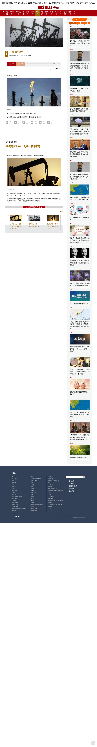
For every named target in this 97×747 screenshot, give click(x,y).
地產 (42, 13)
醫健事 (51, 13)
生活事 (85, 3)
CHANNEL (47, 3)
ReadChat (15, 506)
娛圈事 (54, 3)
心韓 (58, 3)
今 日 (72, 23)
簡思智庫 (51, 498)
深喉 (32, 476)
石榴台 (40, 3)
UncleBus (15, 500)
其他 (74, 13)
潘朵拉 (32, 498)
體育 (67, 3)
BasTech (92, 3)
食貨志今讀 (34, 508)
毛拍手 (50, 476)
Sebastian (15, 485)
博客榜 (70, 13)
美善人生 (73, 3)
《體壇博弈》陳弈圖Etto (55, 504)
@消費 (65, 13)
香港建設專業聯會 (53, 481)
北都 (7, 13)
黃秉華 (32, 490)
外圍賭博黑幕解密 (36, 478)
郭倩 (32, 483)
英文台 (35, 3)
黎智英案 (18, 13)
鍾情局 (14, 483)
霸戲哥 (32, 488)
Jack (49, 492)
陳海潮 (50, 506)
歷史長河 (79, 3)
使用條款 (71, 483)
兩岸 (61, 13)
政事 (23, 13)
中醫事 (46, 13)
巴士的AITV (13, 3)
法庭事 (32, 13)
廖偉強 (32, 496)
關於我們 (71, 491)
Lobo (13, 492)
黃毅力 (50, 486)
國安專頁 (5, 3)
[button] (60, 211)
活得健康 (14, 498)
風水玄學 (14, 490)
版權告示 (71, 481)
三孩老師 (51, 496)
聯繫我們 (71, 488)
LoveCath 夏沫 (52, 488)
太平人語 (33, 492)
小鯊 (32, 486)
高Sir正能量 (34, 481)
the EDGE (28, 3)
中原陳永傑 (15, 502)
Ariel (13, 476)
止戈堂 (32, 485)
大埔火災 (12, 13)
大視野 (56, 13)
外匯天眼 (51, 485)
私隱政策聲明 (73, 486)
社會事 (27, 13)
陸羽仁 (14, 486)
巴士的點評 (15, 478)
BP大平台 (21, 3)
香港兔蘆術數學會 (17, 496)
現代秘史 (51, 478)
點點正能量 (15, 504)
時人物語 (51, 483)
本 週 (79, 23)
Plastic (63, 3)
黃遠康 (14, 494)
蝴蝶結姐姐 (34, 510)
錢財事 (37, 13)
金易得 (50, 494)
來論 (49, 508)
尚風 (32, 494)
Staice (32, 500)
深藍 (13, 481)
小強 (13, 488)
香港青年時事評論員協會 (55, 490)
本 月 (86, 23)
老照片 (32, 502)
